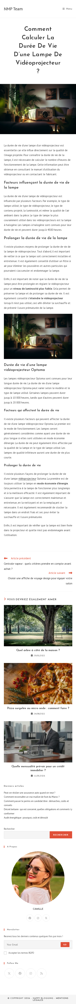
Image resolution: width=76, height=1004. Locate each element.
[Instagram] (38, 917)
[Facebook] (29, 917)
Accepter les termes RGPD (21, 952)
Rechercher (9, 828)
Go (65, 944)
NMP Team (13, 9)
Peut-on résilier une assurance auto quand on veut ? (29, 792)
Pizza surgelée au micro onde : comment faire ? (38, 708)
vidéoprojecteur (27, 478)
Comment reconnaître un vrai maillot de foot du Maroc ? (31, 796)
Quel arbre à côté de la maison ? (38, 650)
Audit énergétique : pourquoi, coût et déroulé (26, 817)
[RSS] (41, 973)
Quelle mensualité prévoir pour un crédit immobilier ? (38, 768)
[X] (46, 917)
